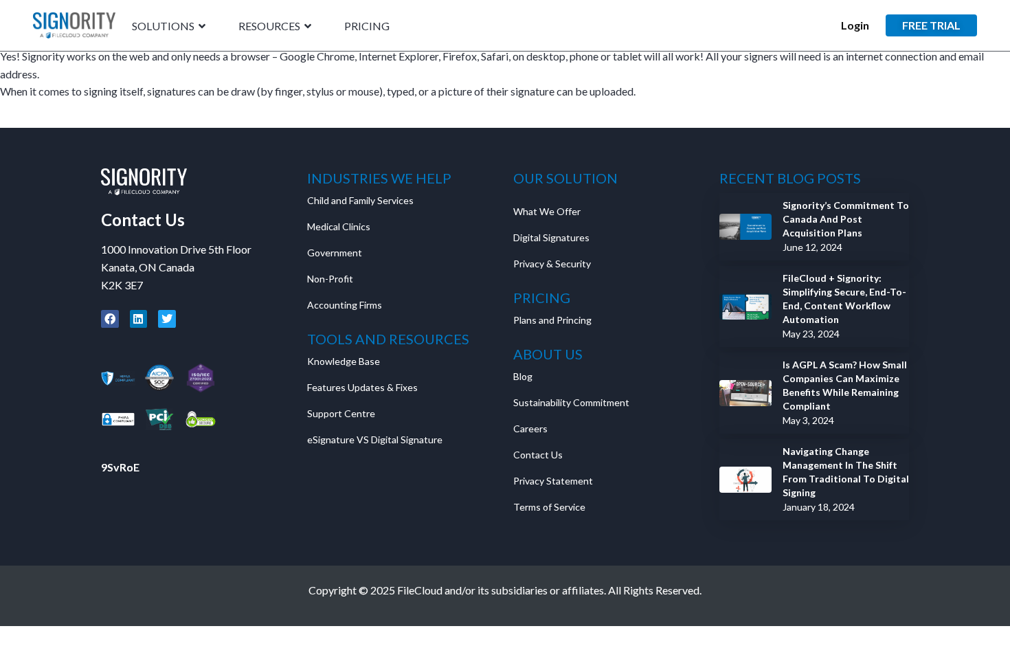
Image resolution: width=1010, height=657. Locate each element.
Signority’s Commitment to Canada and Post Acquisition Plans (846, 218)
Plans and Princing (552, 320)
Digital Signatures (551, 237)
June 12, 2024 (812, 247)
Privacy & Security (552, 263)
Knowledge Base (343, 361)
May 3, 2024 (808, 420)
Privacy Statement (554, 481)
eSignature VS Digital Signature (374, 439)
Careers (530, 428)
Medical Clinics (338, 226)
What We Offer (547, 211)
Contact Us (143, 220)
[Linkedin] (139, 319)
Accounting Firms (344, 305)
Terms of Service (549, 507)
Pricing (367, 26)
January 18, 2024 (819, 507)
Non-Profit (330, 279)
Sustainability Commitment (571, 402)
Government (334, 252)
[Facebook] (110, 319)
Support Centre (341, 413)
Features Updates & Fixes (362, 387)
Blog (522, 376)
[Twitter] (167, 319)
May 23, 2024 (811, 333)
